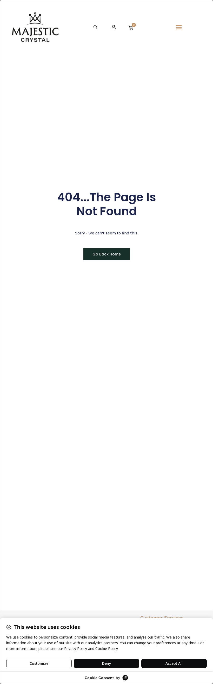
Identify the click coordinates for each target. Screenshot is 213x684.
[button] (95, 27)
